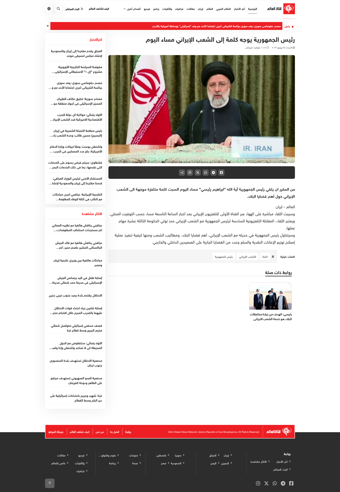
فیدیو (147, 8)
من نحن (100, 431)
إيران (200, 8)
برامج (156, 8)
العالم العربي (223, 8)
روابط (128, 431)
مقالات (191, 8)
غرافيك (179, 8)
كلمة (265, 256)
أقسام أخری (133, 8)
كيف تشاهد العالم (99, 8)
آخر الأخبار (239, 8)
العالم (209, 8)
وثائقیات (167, 8)
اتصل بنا (114, 431)
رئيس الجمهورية (224, 256)
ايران (279, 206)
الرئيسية (252, 8)
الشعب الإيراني (247, 256)
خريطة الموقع (56, 431)
